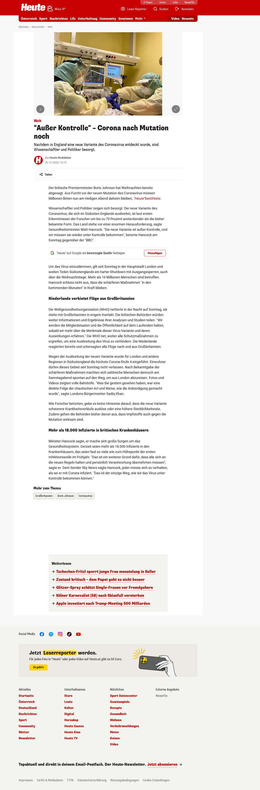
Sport (43, 19)
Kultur (69, 708)
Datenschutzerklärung (92, 780)
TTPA (70, 780)
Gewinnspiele (120, 702)
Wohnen (115, 720)
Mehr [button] (139, 19)
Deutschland (28, 708)
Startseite (23, 27)
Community (108, 19)
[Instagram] (60, 634)
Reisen (115, 738)
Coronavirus (86, 496)
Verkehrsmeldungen (124, 726)
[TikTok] (69, 634)
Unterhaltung (87, 19)
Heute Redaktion (60, 158)
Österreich (29, 19)
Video (175, 19)
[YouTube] (78, 634)
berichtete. (147, 198)
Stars (68, 696)
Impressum (26, 780)
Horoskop (71, 720)
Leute (68, 702)
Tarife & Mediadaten (50, 780)
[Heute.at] (33, 7)
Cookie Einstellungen (156, 780)
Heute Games (74, 726)
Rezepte (116, 708)
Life (73, 19)
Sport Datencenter (123, 696)
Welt (50, 27)
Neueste (188, 19)
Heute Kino (72, 732)
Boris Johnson (65, 496)
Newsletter (27, 738)
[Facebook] (42, 634)
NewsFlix (161, 696)
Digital (69, 714)
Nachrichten (38, 27)
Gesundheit (118, 714)
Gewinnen (125, 19)
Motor (114, 732)
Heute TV (71, 738)
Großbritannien (44, 496)
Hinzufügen (155, 253)
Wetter (24, 732)
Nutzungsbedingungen (124, 780)
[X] (51, 634)
